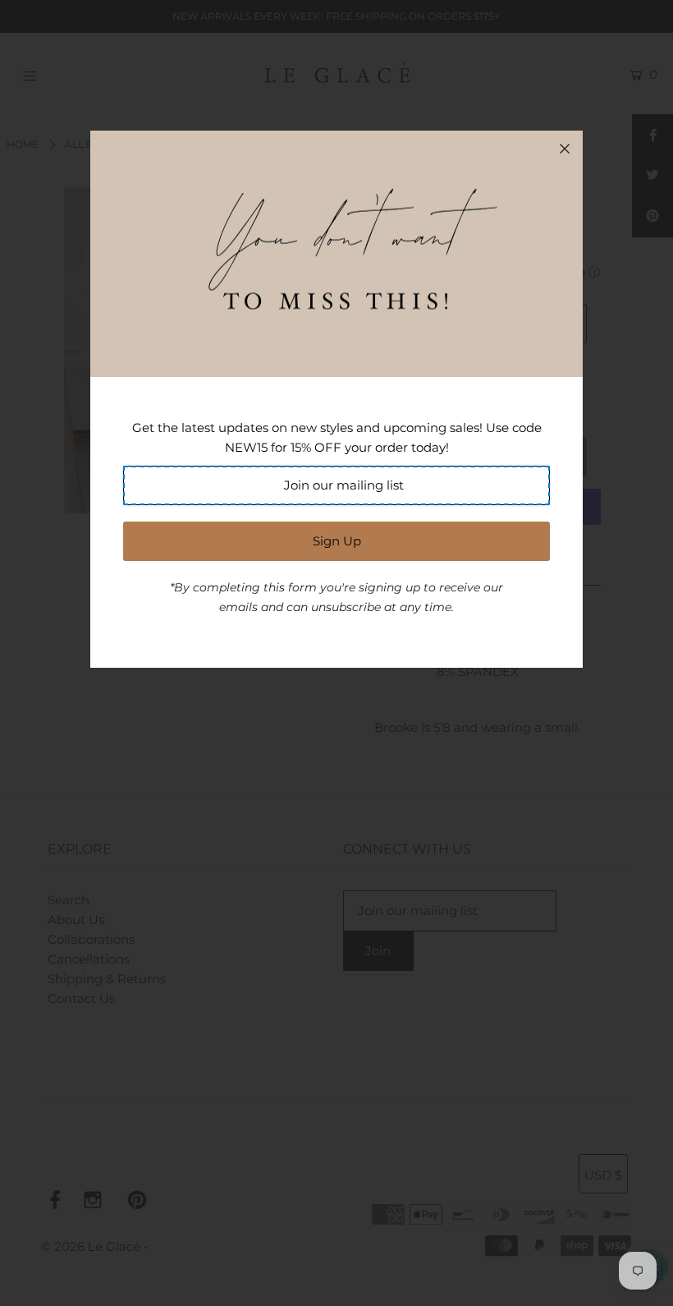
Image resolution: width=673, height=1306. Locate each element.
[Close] (565, 149)
